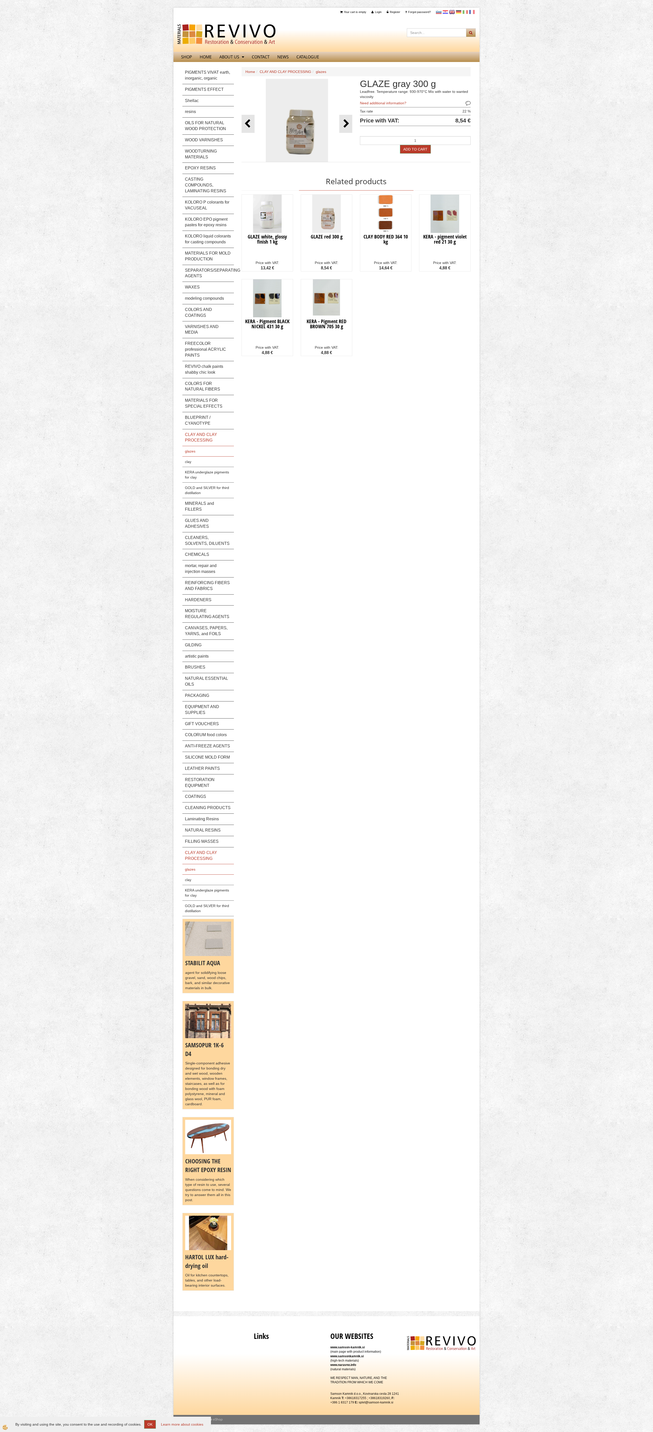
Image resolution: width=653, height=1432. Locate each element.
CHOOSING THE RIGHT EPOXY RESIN (208, 1165)
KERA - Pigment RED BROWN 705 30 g (326, 324)
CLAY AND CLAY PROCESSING (285, 72)
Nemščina (458, 12)
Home (250, 72)
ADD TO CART (415, 149)
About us (229, 57)
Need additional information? (383, 103)
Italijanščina (465, 12)
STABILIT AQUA (202, 963)
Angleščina (452, 12)
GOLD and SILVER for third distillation (207, 490)
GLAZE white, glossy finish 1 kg (267, 239)
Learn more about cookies (182, 1424)
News (283, 57)
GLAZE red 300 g (327, 236)
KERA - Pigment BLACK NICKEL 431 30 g (267, 324)
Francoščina (472, 12)
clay (188, 462)
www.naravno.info (343, 1365)
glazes (190, 451)
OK (150, 1424)
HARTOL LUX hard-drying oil (207, 1261)
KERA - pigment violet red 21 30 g (445, 239)
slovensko (439, 12)
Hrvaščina (445, 12)
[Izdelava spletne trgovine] (218, 1419)
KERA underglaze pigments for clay (207, 474)
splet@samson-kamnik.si (376, 1402)
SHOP (186, 57)
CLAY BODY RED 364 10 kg (385, 239)
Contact (261, 57)
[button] (345, 124)
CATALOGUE (307, 57)
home (206, 57)
